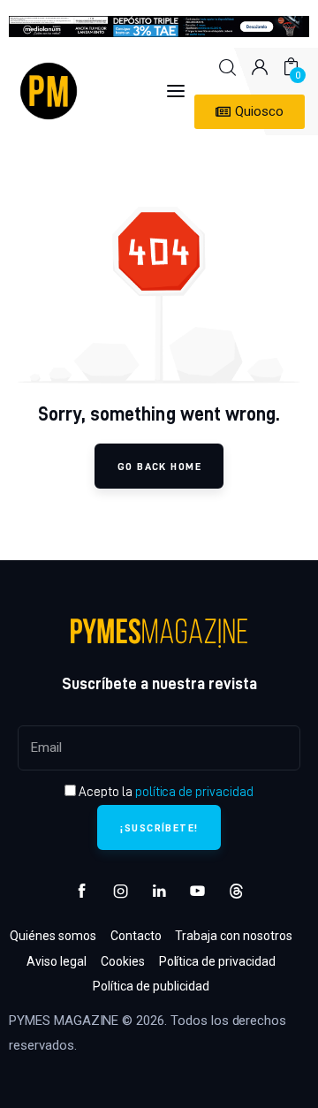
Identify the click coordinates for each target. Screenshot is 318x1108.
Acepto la (165, 792)
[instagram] (121, 892)
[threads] (236, 892)
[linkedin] (159, 892)
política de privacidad (194, 792)
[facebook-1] (82, 892)
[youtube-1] (198, 892)
